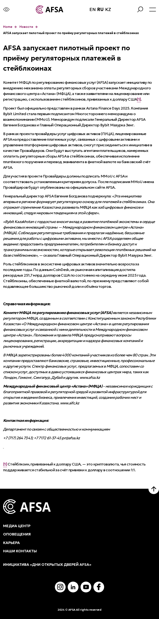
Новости (26, 27)
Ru (100, 9)
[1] (139, 99)
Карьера (11, 542)
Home (7, 27)
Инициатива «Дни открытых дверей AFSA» (47, 564)
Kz (108, 9)
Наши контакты (20, 551)
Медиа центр (16, 526)
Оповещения (17, 534)
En (92, 9)
